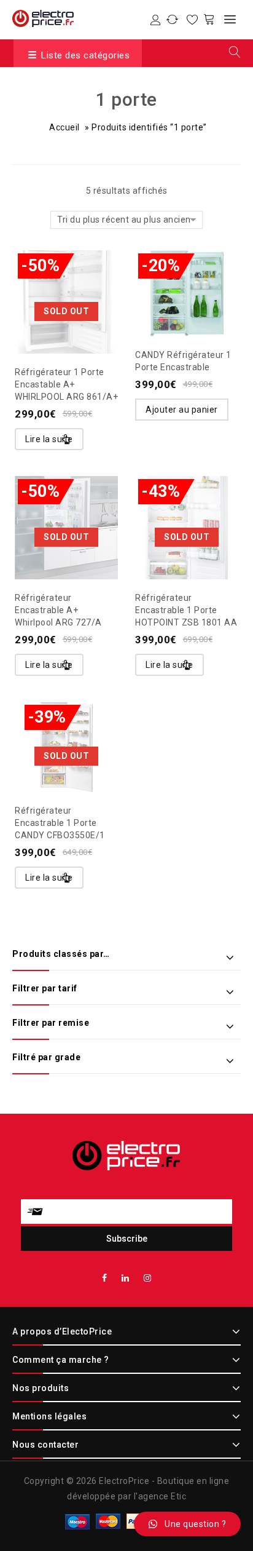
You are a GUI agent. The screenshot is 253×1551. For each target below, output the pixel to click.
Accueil (64, 127)
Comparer (66, 275)
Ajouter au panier (182, 410)
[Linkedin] (126, 1278)
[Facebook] (105, 1278)
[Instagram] (148, 1278)
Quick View (91, 275)
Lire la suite (49, 439)
